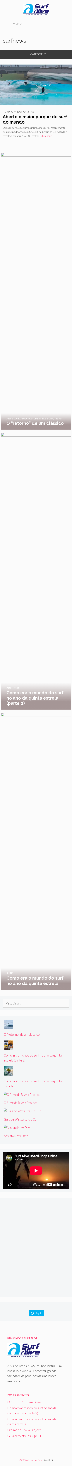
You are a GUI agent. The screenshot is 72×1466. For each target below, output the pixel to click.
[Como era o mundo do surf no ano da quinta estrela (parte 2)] (36, 707)
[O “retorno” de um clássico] (36, 427)
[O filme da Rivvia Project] (22, 1095)
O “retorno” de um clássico (22, 1034)
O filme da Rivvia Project (20, 1103)
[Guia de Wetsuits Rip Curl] (23, 1111)
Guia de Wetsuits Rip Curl (21, 1119)
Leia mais (47, 135)
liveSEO (48, 1460)
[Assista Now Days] (17, 1128)
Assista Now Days (16, 1136)
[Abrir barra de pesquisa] (62, 23)
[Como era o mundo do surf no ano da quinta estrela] (36, 987)
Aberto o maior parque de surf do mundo (35, 119)
